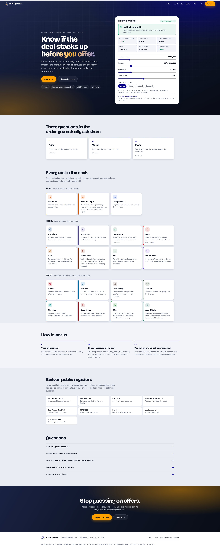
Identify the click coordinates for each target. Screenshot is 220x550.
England (122, 86)
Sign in (210, 4)
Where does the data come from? (61, 454)
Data (188, 4)
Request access (68, 79)
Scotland (139, 86)
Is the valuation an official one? (60, 467)
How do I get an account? (57, 447)
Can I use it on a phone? (56, 474)
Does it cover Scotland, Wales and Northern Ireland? (70, 460)
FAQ (194, 4)
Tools (167, 4)
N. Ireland (149, 86)
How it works (178, 4)
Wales (131, 86)
